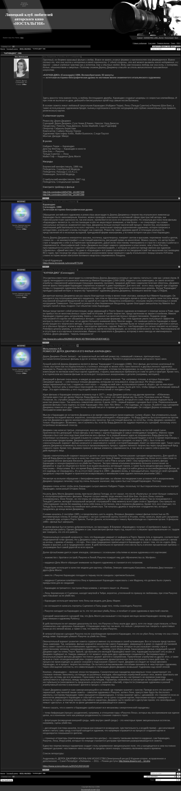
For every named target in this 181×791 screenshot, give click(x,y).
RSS (22, 37)
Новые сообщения (140, 43)
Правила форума (163, 43)
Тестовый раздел (12, 49)
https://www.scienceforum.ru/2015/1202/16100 (66, 766)
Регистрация (169, 37)
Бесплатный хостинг (88, 789)
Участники (152, 43)
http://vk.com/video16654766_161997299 (63, 194)
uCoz (98, 789)
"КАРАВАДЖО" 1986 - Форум (153, 37)
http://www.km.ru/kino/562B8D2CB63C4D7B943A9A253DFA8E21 (76, 339)
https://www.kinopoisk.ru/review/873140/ (63, 263)
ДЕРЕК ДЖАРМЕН (25, 49)
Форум (2, 49)
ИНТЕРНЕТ (21, 201)
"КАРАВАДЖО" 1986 (39, 49)
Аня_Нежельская (21, 56)
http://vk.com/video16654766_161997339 (63, 192)
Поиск (173, 43)
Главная (139, 37)
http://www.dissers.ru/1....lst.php (134, 761)
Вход (176, 37)
